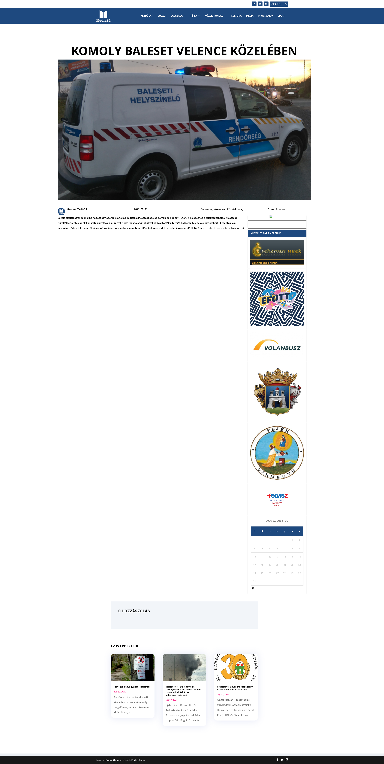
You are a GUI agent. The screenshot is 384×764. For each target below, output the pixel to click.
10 (254, 557)
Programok (265, 16)
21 (285, 565)
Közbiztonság (214, 16)
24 (254, 573)
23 (299, 565)
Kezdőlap (147, 16)
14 (285, 557)
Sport (282, 16)
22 (292, 565)
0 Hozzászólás (276, 209)
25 (262, 573)
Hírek (193, 16)
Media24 (82, 209)
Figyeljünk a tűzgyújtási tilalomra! (132, 687)
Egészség (177, 16)
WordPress (139, 760)
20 (277, 565)
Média (250, 16)
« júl (253, 588)
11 (262, 557)
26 (270, 573)
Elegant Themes (113, 760)
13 (277, 557)
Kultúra (236, 16)
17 (254, 565)
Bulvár (162, 16)
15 (292, 557)
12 (270, 557)
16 (299, 557)
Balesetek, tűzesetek (213, 209)
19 (270, 565)
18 (262, 565)
